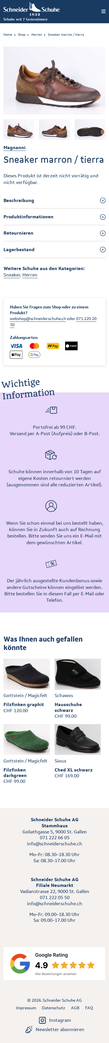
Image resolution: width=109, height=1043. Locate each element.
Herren (36, 35)
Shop (21, 35)
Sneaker (11, 275)
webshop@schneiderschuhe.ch (38, 318)
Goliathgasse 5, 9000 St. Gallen (54, 832)
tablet (54, 931)
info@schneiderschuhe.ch (54, 843)
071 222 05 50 (54, 897)
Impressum (26, 1007)
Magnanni (14, 147)
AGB (75, 1007)
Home (7, 35)
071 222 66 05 (54, 837)
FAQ (89, 1007)
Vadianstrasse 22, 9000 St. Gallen (54, 891)
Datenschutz (53, 1007)
